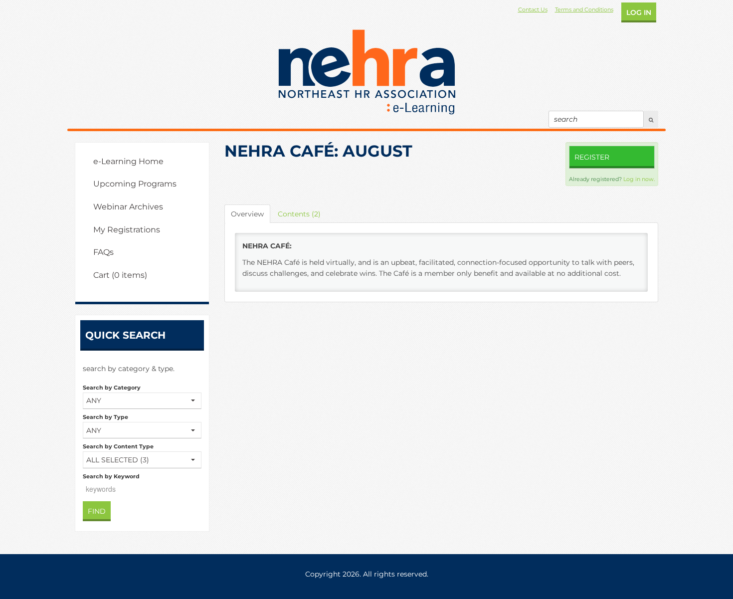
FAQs (103, 252)
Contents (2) (299, 213)
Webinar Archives (128, 206)
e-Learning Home (128, 161)
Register (591, 157)
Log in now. (639, 179)
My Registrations (126, 229)
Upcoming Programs (135, 184)
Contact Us (533, 9)
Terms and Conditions (584, 9)
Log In (638, 12)
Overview (247, 213)
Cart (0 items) (120, 275)
